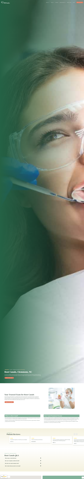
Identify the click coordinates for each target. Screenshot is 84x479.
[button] (23, 458)
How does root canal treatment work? (12, 463)
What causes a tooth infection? (10, 458)
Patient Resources (62, 2)
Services (52, 2)
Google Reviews (22, 369)
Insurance (56, 2)
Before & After (69, 2)
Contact (74, 2)
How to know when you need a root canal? (12, 465)
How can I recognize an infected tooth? (12, 460)
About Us (47, 2)
